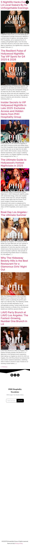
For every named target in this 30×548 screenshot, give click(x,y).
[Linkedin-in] (18, 375)
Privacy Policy (19, 543)
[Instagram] (15, 375)
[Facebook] (11, 375)
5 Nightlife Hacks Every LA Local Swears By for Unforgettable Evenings (14, 5)
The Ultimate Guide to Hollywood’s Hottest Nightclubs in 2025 (13, 162)
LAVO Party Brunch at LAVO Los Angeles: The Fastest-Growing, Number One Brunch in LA (14, 318)
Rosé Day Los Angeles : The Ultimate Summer (14, 213)
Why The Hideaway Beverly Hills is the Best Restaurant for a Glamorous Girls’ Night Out (14, 263)
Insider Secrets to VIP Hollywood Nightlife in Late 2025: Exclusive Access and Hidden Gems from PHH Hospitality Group (13, 109)
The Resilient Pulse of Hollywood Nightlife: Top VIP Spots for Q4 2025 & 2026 (13, 55)
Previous (4, 367)
